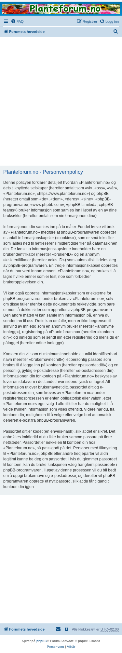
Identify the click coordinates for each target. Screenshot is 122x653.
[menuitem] (17, 21)
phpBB (41, 641)
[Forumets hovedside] (61, 8)
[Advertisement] (61, 101)
